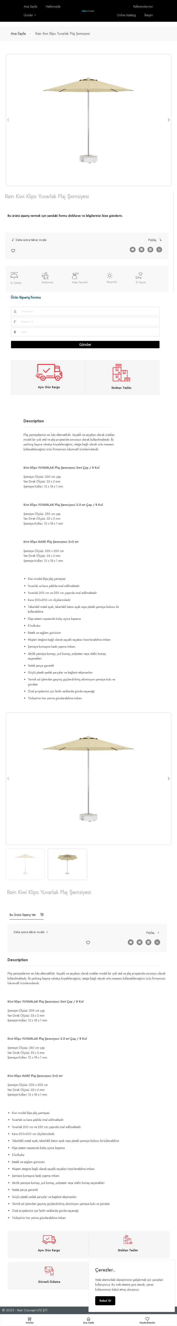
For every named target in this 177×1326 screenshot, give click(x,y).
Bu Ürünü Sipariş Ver (23, 915)
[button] (28, 239)
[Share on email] (133, 249)
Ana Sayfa (18, 33)
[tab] (33, 421)
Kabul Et (105, 1301)
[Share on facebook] (150, 249)
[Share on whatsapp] (159, 249)
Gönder (85, 344)
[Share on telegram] (141, 249)
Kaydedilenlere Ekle (13, 251)
